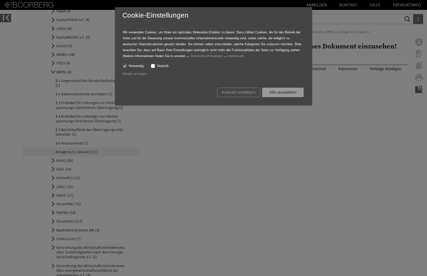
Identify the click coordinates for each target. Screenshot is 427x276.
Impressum (236, 56)
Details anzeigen (135, 74)
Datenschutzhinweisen (207, 56)
